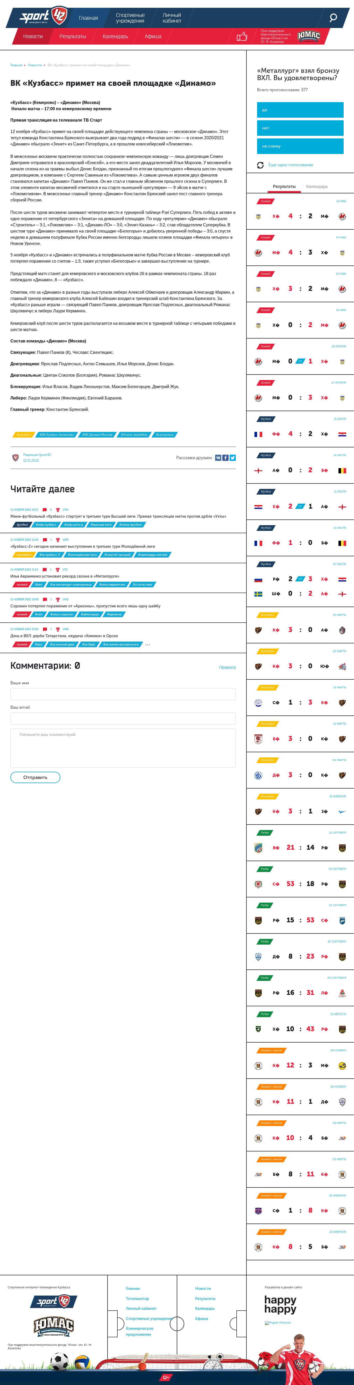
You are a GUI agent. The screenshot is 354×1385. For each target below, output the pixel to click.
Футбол (22, 524)
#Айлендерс (90, 614)
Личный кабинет (141, 1308)
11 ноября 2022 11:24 (24, 569)
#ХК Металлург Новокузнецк (70, 584)
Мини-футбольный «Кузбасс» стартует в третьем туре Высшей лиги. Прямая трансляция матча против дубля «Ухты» (118, 516)
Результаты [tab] (284, 186)
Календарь (205, 1308)
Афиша (201, 1318)
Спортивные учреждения (149, 1318)
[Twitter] (233, 458)
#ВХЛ (38, 584)
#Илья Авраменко (112, 584)
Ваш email (20, 707)
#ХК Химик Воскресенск (121, 644)
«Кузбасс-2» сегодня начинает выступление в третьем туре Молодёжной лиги (82, 546)
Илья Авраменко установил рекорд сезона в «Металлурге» (64, 576)
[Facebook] (225, 458)
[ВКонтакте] (218, 458)
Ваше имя (19, 682)
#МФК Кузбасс (46, 524)
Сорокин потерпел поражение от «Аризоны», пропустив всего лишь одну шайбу (85, 606)
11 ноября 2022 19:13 (24, 509)
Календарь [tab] (317, 186)
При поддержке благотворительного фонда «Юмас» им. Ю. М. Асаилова (276, 36)
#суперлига (164, 435)
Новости (203, 1288)
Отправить (35, 777)
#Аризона (114, 614)
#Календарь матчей (152, 555)
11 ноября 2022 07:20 (24, 629)
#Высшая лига (101, 524)
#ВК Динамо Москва (97, 435)
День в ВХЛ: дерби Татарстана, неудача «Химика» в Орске (64, 636)
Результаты (205, 1298)
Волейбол (24, 435)
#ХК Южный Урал (62, 644)
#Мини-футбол (130, 524)
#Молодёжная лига (82, 555)
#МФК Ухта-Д (73, 524)
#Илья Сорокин (61, 614)
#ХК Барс (88, 644)
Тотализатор (137, 1298)
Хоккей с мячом (271, 1050)
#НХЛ (39, 614)
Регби (265, 832)
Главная (133, 1288)
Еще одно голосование (290, 164)
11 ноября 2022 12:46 (24, 540)
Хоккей (22, 584)
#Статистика (142, 584)
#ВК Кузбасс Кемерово (57, 435)
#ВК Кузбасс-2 (49, 555)
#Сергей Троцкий (117, 555)
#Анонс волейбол (134, 435)
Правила (227, 667)
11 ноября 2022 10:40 (24, 599)
